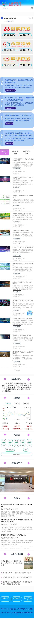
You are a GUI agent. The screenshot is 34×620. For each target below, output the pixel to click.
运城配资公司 (16, 187)
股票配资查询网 (22, 612)
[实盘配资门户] (12, 4)
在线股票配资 (9, 450)
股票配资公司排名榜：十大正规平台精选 (18, 115)
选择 (26, 450)
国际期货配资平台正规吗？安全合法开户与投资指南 (23, 178)
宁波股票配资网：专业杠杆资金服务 (22, 318)
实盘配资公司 (16, 255)
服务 (3, 445)
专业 (23, 445)
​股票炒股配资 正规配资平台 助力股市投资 (17, 573)
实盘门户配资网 (28, 599)
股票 (10, 445)
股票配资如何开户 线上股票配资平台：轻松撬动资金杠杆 (16, 505)
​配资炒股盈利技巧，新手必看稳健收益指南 (17, 577)
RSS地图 (22, 609)
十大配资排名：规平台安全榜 (21, 230)
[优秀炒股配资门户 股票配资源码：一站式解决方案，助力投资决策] (28, 563)
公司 (16, 445)
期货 (16, 441)
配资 (10, 441)
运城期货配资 (16, 238)
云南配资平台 (9, 123)
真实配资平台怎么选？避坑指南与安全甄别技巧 (23, 196)
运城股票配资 (16, 222)
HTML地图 (29, 609)
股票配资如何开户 (10, 90)
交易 (23, 441)
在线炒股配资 (16, 168)
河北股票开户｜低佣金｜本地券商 (22, 335)
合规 (29, 441)
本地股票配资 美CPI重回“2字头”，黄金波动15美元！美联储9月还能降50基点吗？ (19, 134)
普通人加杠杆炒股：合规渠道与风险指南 (23, 264)
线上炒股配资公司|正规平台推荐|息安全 (23, 301)
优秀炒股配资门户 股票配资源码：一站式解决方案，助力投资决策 (11, 563)
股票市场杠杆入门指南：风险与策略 (22, 214)
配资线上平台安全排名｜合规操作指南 (23, 247)
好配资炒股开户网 (10, 108)
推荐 (29, 445)
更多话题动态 (16, 454)
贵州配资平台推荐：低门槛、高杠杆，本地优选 (23, 282)
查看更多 (17, 370)
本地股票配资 (9, 143)
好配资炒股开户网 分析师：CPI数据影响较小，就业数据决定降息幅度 (19, 99)
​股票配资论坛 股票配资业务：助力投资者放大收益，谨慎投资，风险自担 (16, 583)
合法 (3, 441)
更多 (29, 18)
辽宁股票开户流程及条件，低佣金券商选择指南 (23, 352)
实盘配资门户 (5, 598)
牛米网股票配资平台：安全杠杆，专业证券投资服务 (23, 159)
